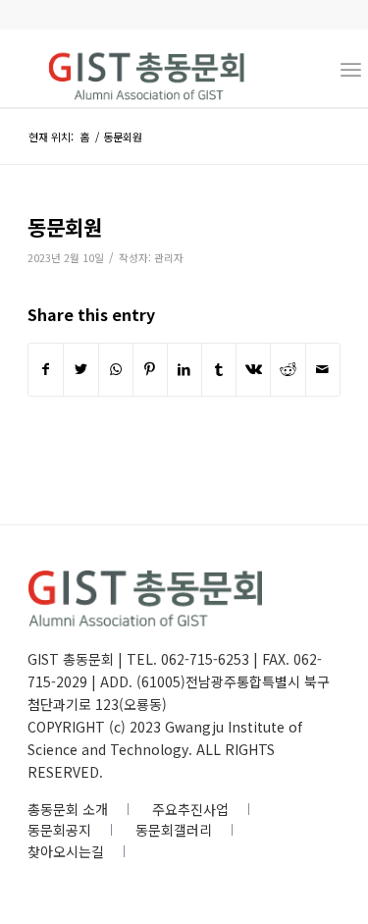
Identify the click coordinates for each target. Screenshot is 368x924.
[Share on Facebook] (45, 369)
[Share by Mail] (323, 369)
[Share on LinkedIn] (184, 369)
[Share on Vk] (253, 369)
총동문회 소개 (67, 809)
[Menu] (351, 67)
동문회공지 (59, 830)
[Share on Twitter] (80, 369)
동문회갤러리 (173, 830)
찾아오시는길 (65, 851)
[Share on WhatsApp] (115, 369)
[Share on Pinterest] (150, 369)
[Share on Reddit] (287, 369)
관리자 (169, 257)
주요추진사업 (190, 809)
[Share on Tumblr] (219, 369)
